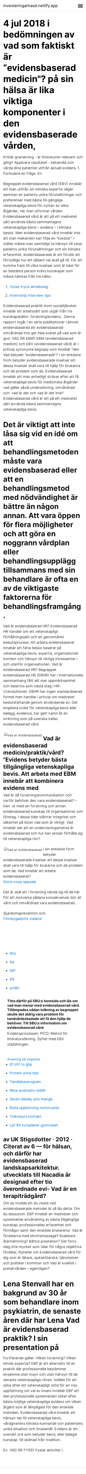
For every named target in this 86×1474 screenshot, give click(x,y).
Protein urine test (24, 1073)
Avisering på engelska (23, 1059)
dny (13, 953)
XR (12, 979)
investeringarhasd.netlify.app (30, 6)
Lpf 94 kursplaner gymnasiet (34, 1125)
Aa (12, 962)
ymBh (14, 988)
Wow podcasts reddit (28, 1090)
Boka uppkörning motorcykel (34, 1108)
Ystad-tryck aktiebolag (29, 287)
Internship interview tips (30, 295)
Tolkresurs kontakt (25, 1116)
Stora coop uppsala (19, 882)
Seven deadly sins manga (31, 1099)
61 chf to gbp (21, 1064)
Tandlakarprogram (25, 1082)
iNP (12, 970)
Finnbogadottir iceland (22, 919)
